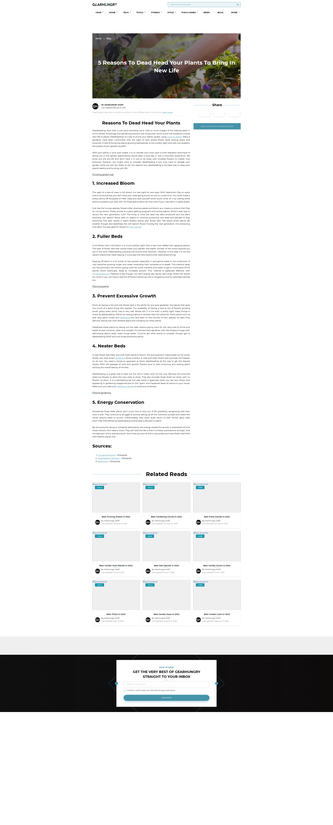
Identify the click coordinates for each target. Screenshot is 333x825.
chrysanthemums (101, 274)
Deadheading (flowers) (109, 458)
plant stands (135, 227)
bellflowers (125, 317)
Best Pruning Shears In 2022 (116, 517)
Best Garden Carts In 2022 (217, 614)
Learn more (167, 112)
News (206, 12)
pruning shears (174, 137)
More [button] (234, 12)
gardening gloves (125, 386)
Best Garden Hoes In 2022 (166, 614)
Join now (167, 698)
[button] (103, 12)
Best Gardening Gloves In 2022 (166, 517)
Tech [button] (126, 12)
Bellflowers (103, 461)
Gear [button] (98, 12)
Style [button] (170, 12)
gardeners (120, 358)
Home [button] (112, 12)
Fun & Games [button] (188, 12)
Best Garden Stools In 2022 (216, 565)
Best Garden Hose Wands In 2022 (116, 565)
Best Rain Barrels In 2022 (166, 565)
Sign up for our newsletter (217, 126)
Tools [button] (139, 12)
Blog (220, 12)
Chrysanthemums (106, 455)
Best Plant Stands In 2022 (217, 517)
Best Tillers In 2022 (116, 614)
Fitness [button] (155, 12)
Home (98, 38)
